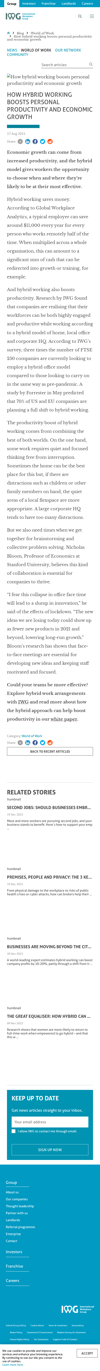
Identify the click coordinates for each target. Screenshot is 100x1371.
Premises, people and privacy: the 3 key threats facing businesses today (50, 877)
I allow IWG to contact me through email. (47, 1131)
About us (12, 1192)
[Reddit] (50, 141)
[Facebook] (35, 141)
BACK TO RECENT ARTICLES (50, 751)
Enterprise (13, 1234)
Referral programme (20, 1227)
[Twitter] (42, 141)
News (12, 50)
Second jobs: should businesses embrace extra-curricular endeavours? (50, 807)
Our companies (17, 1199)
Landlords (69, 3)
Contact (11, 1241)
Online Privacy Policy (16, 1325)
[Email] (20, 141)
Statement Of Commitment (40, 1332)
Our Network (68, 50)
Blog (20, 33)
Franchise (49, 3)
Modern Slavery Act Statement (71, 1332)
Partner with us (17, 1213)
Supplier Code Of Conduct (65, 1339)
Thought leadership (20, 1206)
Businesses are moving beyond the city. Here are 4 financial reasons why (50, 946)
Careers (87, 3)
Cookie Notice (37, 1325)
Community (17, 54)
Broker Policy (16, 1332)
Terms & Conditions (58, 1325)
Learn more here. (13, 1364)
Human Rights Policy (19, 1339)
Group (11, 4)
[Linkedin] (27, 141)
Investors (29, 3)
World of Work (42, 33)
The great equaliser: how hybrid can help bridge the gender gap (50, 1016)
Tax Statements (41, 1339)
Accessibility (78, 1325)
